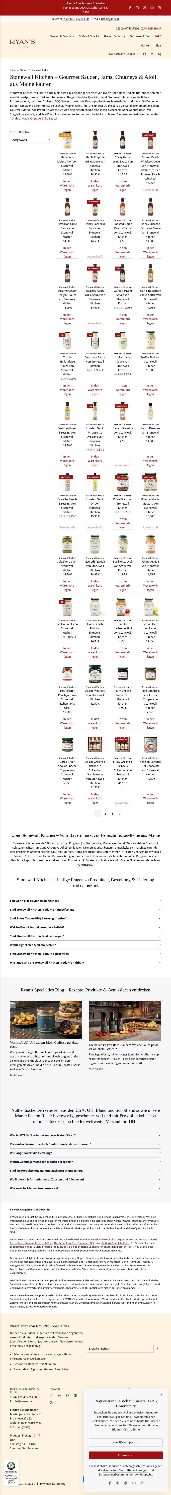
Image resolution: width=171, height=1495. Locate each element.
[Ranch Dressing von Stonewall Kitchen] (150, 411)
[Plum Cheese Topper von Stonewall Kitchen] (122, 673)
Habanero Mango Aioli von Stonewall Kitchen (67, 163)
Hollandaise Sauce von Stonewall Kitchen (122, 364)
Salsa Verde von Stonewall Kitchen (67, 566)
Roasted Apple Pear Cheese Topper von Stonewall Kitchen (150, 699)
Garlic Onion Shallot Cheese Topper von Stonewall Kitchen (67, 770)
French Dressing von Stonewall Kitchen (123, 432)
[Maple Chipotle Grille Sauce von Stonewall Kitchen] (95, 140)
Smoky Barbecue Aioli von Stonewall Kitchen (123, 630)
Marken (23, 70)
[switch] (11, 1482)
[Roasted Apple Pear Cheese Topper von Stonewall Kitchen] (150, 673)
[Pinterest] (144, 7)
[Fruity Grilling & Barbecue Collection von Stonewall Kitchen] (122, 744)
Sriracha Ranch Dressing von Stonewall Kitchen (67, 505)
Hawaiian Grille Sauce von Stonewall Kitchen (67, 230)
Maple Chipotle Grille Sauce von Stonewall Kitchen (95, 163)
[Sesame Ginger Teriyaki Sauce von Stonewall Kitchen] (67, 273)
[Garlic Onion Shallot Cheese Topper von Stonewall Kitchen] (67, 744)
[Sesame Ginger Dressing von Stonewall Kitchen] (67, 411)
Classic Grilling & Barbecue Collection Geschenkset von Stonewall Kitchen (95, 772)
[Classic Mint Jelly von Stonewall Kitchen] (95, 673)
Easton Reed (150, 1239)
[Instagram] (137, 7)
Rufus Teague (116, 1239)
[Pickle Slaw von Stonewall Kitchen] (122, 482)
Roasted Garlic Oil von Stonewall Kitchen (95, 505)
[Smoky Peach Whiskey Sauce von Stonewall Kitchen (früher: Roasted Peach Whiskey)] (150, 140)
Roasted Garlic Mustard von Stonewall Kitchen (150, 505)
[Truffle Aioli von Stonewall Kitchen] (150, 340)
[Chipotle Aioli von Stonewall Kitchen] (150, 544)
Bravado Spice (134, 1239)
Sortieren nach (21, 132)
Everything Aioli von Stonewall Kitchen (95, 566)
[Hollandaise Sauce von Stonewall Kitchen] (122, 340)
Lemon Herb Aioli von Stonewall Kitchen (150, 630)
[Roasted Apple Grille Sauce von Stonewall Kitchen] (95, 273)
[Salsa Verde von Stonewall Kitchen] (67, 544)
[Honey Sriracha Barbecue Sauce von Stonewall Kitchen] (150, 206)
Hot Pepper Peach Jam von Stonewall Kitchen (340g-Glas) (67, 699)
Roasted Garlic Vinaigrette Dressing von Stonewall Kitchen (95, 436)
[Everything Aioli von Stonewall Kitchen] (95, 544)
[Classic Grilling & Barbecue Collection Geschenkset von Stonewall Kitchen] (95, 744)
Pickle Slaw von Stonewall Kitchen (122, 503)
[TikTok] (159, 7)
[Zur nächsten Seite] (120, 813)
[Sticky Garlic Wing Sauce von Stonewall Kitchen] (122, 140)
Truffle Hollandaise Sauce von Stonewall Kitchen (67, 366)
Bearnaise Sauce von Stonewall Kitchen (95, 362)
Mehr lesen (17, 1075)
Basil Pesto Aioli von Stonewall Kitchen (123, 566)
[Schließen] (161, 1394)
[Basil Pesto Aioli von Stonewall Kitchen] (122, 544)
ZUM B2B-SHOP (151, 28)
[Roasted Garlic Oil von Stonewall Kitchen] (95, 482)
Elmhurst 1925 (85, 1243)
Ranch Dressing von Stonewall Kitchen (150, 432)
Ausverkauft (150, 190)
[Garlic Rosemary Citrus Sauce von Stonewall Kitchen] (150, 273)
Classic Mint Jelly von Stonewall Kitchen (95, 695)
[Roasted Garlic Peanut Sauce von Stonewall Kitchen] (122, 206)
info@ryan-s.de (110, 19)
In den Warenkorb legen (67, 185)
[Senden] (157, 1348)
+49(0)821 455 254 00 (75, 19)
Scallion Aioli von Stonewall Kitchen (67, 628)
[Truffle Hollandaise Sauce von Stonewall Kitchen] (67, 340)
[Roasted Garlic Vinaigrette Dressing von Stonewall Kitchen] (95, 411)
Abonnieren (126, 1455)
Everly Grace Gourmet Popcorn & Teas (31, 1243)
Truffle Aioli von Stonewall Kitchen (150, 362)
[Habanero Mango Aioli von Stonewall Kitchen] (67, 140)
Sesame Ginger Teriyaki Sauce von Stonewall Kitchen (67, 297)
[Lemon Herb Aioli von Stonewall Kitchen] (150, 607)
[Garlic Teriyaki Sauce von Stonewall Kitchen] (122, 273)
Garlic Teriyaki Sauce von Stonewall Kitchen (123, 297)
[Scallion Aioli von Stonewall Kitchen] (67, 607)
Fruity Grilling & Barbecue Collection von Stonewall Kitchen (123, 770)
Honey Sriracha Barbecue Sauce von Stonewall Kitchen (150, 230)
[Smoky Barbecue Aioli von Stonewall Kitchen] (122, 607)
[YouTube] (152, 7)
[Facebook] (130, 7)
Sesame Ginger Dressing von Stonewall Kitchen (67, 434)
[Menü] (17, 1462)
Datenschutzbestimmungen (116, 1474)
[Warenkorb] (159, 54)
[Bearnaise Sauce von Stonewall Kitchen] (95, 340)
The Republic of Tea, (65, 1243)
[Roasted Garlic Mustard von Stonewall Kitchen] (150, 482)
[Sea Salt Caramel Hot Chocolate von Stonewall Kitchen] (150, 744)
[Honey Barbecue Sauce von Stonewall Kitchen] (95, 206)
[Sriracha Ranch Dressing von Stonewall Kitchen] (67, 482)
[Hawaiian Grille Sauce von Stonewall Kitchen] (67, 206)
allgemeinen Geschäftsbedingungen (125, 1470)
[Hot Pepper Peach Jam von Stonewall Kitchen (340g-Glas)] (67, 673)
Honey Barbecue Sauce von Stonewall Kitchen (95, 230)
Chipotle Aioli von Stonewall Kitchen (150, 566)
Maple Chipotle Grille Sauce (39, 118)
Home (13, 70)
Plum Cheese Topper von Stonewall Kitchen (123, 697)
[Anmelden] (152, 54)
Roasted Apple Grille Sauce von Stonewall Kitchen (95, 297)
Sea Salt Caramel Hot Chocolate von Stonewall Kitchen (150, 768)
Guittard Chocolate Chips (115, 1243)
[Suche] (144, 54)
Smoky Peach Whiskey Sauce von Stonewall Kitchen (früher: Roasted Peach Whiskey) (150, 167)
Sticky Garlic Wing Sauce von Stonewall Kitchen (123, 163)
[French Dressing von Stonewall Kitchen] (122, 411)
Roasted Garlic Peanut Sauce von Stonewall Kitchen (123, 230)
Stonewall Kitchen (40, 70)
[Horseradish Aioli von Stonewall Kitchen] (95, 607)
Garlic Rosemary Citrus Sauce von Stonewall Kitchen (150, 297)
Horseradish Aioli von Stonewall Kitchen (95, 630)
